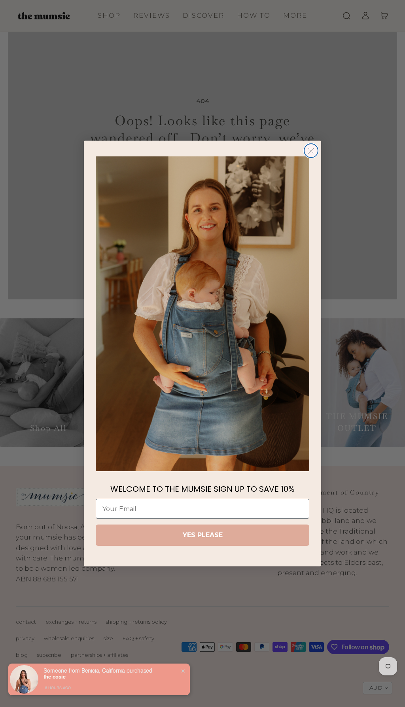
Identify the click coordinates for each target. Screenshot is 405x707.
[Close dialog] (311, 151)
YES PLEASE (203, 535)
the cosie (55, 676)
